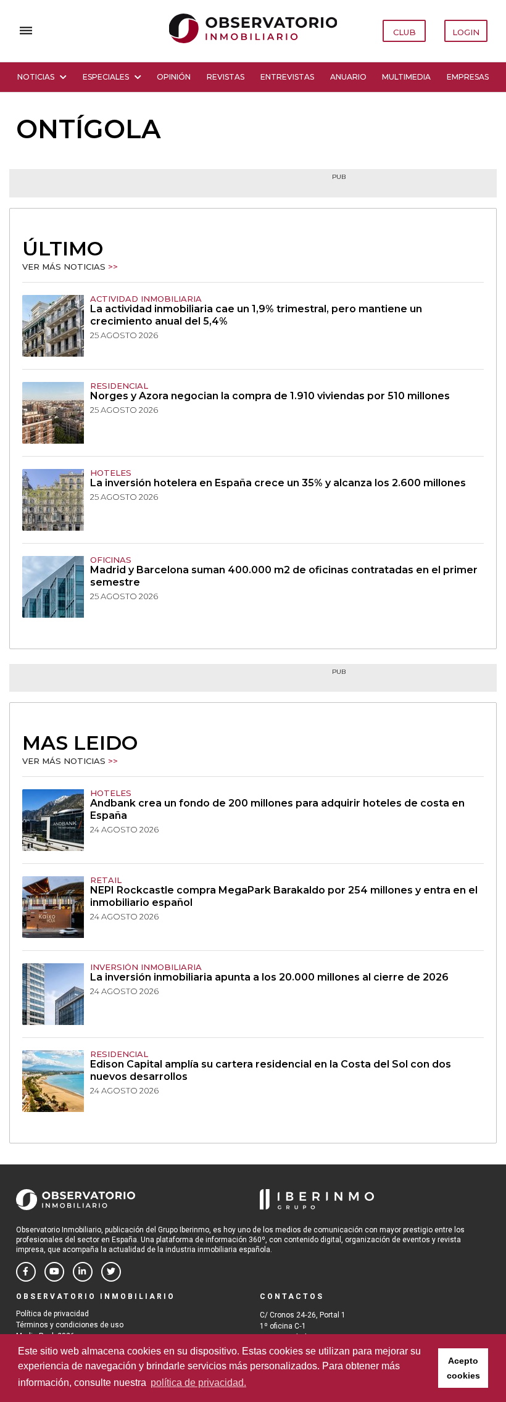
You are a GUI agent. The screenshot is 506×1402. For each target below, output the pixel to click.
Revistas (225, 76)
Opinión (174, 76)
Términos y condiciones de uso (69, 1325)
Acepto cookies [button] (463, 1368)
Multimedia (406, 76)
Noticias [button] (35, 76)
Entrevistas (287, 76)
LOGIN (465, 32)
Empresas (468, 76)
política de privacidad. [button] (198, 1382)
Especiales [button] (106, 76)
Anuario (348, 76)
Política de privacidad (52, 1313)
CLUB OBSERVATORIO (405, 34)
